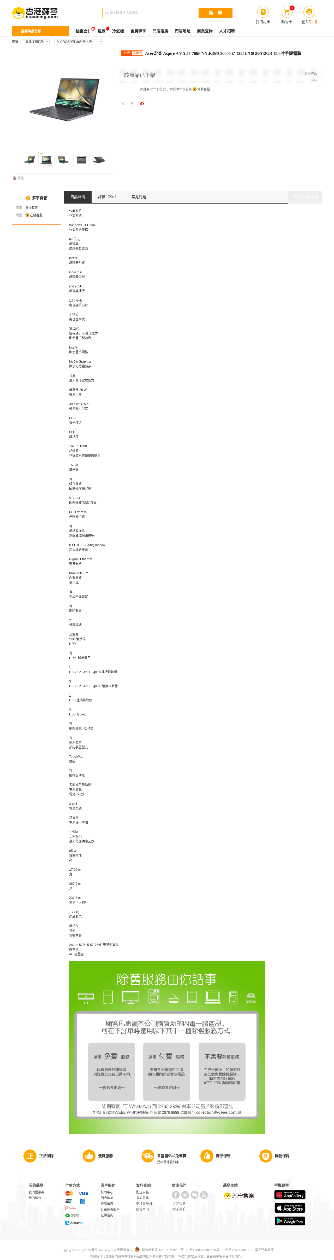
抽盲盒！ (83, 31)
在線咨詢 (107, 1215)
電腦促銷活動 (34, 42)
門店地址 (182, 31)
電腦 (15, 41)
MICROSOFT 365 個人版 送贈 (78, 42)
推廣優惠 (107, 1204)
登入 (305, 22)
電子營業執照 (264, 1250)
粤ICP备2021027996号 (205, 1250)
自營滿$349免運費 (171, 1156)
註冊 (313, 22)
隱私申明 (142, 1209)
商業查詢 (205, 31)
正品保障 (46, 1156)
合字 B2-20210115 (237, 1250)
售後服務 (142, 1198)
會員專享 (138, 31)
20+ (314, 79)
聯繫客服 (203, 89)
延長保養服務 (110, 1209)
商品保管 (223, 1156)
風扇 (102, 31)
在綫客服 (36, 215)
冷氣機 (118, 31)
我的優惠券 (36, 1192)
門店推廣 (160, 31)
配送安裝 (142, 1192)
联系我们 (179, 1209)
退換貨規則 (144, 1204)
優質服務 (105, 1156)
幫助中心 (107, 1192)
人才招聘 (227, 31)
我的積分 (35, 1198)
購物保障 (282, 1156)
